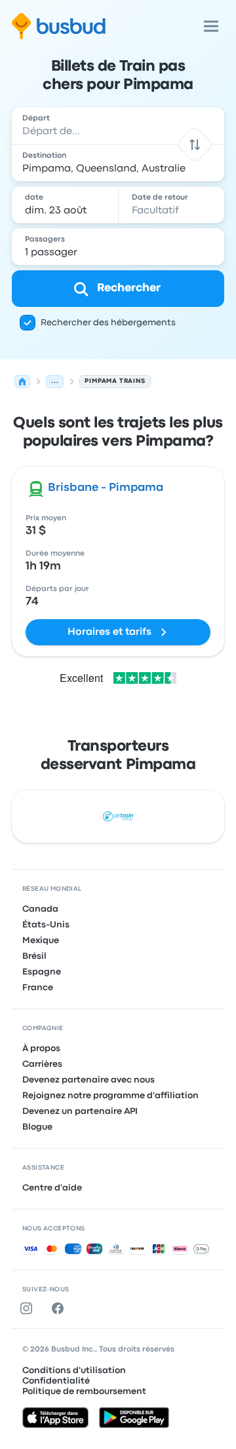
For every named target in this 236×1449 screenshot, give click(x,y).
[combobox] (118, 125)
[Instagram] (28, 1308)
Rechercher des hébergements (108, 323)
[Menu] (211, 26)
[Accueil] (22, 381)
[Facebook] (60, 1308)
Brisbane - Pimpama (105, 488)
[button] (194, 144)
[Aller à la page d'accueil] (59, 26)
